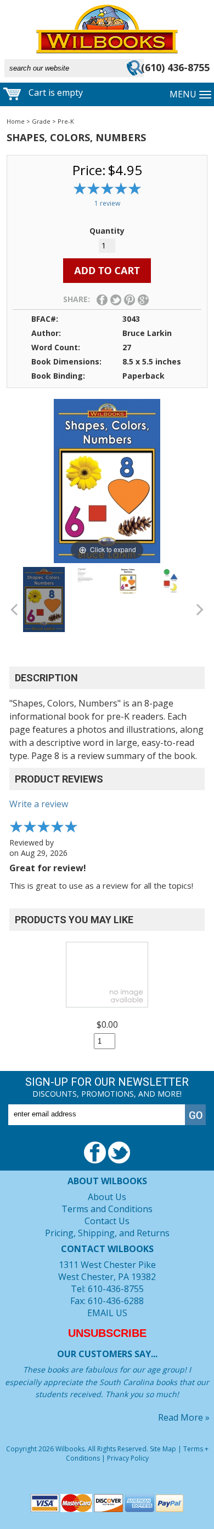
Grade (41, 121)
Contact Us (107, 1221)
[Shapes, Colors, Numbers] (44, 599)
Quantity (107, 230)
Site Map (163, 1448)
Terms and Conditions (107, 1209)
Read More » (184, 1417)
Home (16, 121)
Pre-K (66, 121)
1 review (107, 203)
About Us (107, 1197)
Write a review (38, 804)
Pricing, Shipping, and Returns (107, 1233)
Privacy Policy (128, 1458)
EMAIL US (107, 1313)
